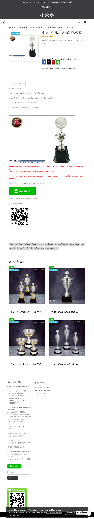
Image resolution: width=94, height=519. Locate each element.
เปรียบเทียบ (66, 59)
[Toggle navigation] (91, 22)
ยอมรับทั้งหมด (82, 513)
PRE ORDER (73, 68)
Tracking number (42, 390)
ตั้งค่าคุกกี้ (70, 513)
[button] (79, 22)
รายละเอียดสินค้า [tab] (17, 83)
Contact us (40, 394)
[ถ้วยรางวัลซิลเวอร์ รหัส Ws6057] (24, 46)
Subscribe (13, 478)
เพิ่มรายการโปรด (50, 59)
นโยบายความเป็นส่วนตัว (54, 513)
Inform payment (42, 387)
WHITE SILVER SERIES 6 (59, 68)
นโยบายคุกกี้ (17, 515)
